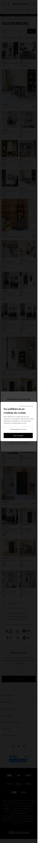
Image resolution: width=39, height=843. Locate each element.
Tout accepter (18, 435)
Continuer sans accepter (26, 406)
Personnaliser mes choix (18, 429)
